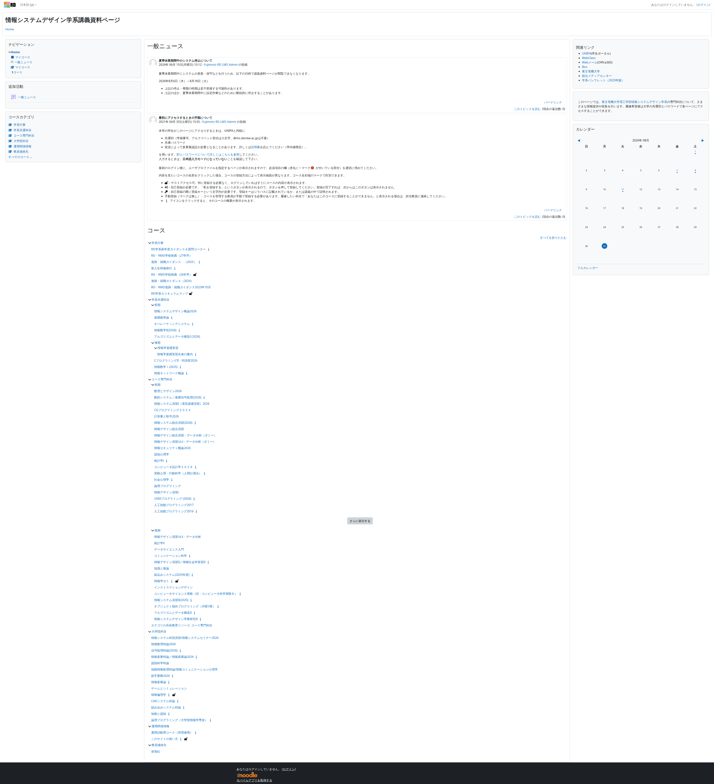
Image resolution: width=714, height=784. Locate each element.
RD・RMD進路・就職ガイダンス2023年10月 (181, 287)
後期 (157, 343)
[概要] (209, 249)
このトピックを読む (527, 109)
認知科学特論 (160, 663)
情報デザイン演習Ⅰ (166, 492)
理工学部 (625, 102)
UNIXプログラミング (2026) (172, 498)
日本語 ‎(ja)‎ (27, 5)
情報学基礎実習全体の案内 (175, 354)
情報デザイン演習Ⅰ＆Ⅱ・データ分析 (177, 537)
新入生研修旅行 (161, 268)
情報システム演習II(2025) (171, 600)
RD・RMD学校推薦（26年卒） (171, 274)
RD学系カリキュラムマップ (169, 293)
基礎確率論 (161, 317)
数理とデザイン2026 (168, 391)
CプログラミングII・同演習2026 (175, 360)
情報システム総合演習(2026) (173, 423)
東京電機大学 (591, 71)
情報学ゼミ (161, 581)
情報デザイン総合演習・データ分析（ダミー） (185, 435)
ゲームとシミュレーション (169, 688)
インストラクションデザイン (173, 587)
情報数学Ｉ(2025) (166, 367)
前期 (157, 305)
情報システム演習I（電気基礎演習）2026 (181, 404)
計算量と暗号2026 (166, 416)
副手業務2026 (160, 676)
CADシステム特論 (163, 701)
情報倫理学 (158, 695)
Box (584, 67)
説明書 (255, 147)
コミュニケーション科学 (170, 556)
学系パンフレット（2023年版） (603, 80)
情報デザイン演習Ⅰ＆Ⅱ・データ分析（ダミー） (185, 442)
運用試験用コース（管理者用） (172, 732)
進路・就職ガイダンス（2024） (172, 281)
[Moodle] (247, 774)
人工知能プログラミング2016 (174, 511)
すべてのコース (18, 157)
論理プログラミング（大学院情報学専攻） (179, 720)
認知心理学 (161, 454)
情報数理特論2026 (163, 644)
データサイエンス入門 (169, 549)
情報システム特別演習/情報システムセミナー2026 (184, 638)
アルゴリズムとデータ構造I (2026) (177, 336)
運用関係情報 (160, 726)
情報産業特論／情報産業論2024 (172, 657)
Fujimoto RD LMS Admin (221, 65)
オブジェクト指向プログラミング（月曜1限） (184, 606)
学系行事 (157, 243)
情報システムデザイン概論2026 (175, 311)
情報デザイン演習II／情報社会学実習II (179, 562)
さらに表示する (360, 521)
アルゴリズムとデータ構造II (173, 613)
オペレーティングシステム (172, 324)
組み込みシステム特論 (166, 707)
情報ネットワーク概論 (169, 373)
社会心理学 (161, 480)
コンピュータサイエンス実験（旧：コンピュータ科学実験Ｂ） (195, 594)
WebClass (589, 58)
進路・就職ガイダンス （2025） (174, 262)
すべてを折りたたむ (553, 238)
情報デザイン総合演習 (169, 429)
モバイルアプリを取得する (254, 780)
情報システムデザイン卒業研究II (176, 619)
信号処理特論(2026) (164, 650)
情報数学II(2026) (165, 330)
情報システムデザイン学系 (649, 102)
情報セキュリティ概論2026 (172, 448)
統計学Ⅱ (159, 543)
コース (17, 72)
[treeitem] (73, 62)
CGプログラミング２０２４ (172, 410)
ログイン (703, 5)
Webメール (589, 62)
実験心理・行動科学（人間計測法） (178, 473)
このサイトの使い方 (164, 739)
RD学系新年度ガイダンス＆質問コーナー (178, 249)
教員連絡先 (159, 745)
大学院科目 (159, 631)
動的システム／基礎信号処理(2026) (177, 397)
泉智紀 (155, 751)
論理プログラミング (167, 486)
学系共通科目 (160, 300)
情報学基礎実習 (167, 348)
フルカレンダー (587, 268)
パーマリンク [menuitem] (553, 102)
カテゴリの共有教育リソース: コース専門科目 (181, 625)
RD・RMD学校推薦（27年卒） (171, 255)
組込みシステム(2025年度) (171, 575)
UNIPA (586, 53)
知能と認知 (158, 714)
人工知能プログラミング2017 (174, 505)
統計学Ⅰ (159, 461)
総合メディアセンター (597, 76)
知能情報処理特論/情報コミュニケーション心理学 (184, 669)
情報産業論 (158, 682)
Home (9, 29)
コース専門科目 (162, 379)
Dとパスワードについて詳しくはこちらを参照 (208, 154)
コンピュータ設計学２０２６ (173, 467)
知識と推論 (161, 568)
